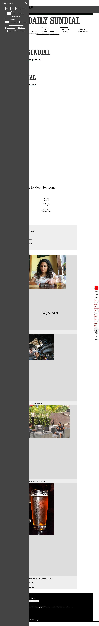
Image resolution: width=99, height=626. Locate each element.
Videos (65, 31)
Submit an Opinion (47, 31)
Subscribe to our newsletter (16, 25)
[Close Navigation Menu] (26, 3)
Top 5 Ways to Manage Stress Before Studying (31, 481)
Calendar (82, 29)
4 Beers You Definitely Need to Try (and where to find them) (35, 578)
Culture (18, 8)
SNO (33, 620)
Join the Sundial (22, 28)
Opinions (46, 29)
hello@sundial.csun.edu (67, 607)
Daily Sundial (7, 3)
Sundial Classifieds (11, 28)
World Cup (14, 13)
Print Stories (24, 22)
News (13, 8)
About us (22, 31)
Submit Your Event (14, 22)
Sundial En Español (43, 34)
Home (8, 8)
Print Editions (54, 34)
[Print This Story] (96, 330)
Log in (37, 620)
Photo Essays (65, 29)
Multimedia (64, 27)
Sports (12, 11)
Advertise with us (13, 31)
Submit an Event (83, 31)
